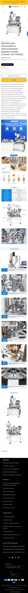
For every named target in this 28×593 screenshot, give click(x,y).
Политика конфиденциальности (15, 587)
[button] (2, 6)
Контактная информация (14, 591)
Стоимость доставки (5, 59)
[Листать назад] (10, 38)
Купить (14, 80)
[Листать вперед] (17, 38)
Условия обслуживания (10, 589)
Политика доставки (20, 589)
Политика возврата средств (21, 585)
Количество (4, 67)
